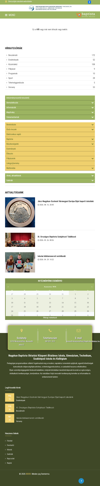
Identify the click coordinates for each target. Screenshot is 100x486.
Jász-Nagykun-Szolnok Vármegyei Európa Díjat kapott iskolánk (66, 201)
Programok (12, 73)
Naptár (9, 463)
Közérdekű (12, 64)
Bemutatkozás (12, 102)
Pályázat (11, 69)
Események (11, 149)
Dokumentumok (12, 117)
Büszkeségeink (12, 144)
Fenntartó (10, 445)
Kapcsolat (10, 459)
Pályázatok (10, 158)
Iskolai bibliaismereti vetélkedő (52, 256)
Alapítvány (10, 112)
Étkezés (9, 153)
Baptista (9, 139)
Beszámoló (12, 55)
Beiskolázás (11, 124)
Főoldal (9, 441)
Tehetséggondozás (16, 82)
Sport (10, 78)
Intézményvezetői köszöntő (17, 98)
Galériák (9, 180)
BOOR (28, 474)
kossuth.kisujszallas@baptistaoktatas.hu (83, 341)
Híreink (9, 450)
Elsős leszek (11, 129)
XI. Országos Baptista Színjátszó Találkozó (57, 236)
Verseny (11, 87)
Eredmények (13, 60)
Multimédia (10, 168)
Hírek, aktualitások (13, 175)
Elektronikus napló (13, 134)
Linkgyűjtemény (12, 163)
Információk (11, 107)
